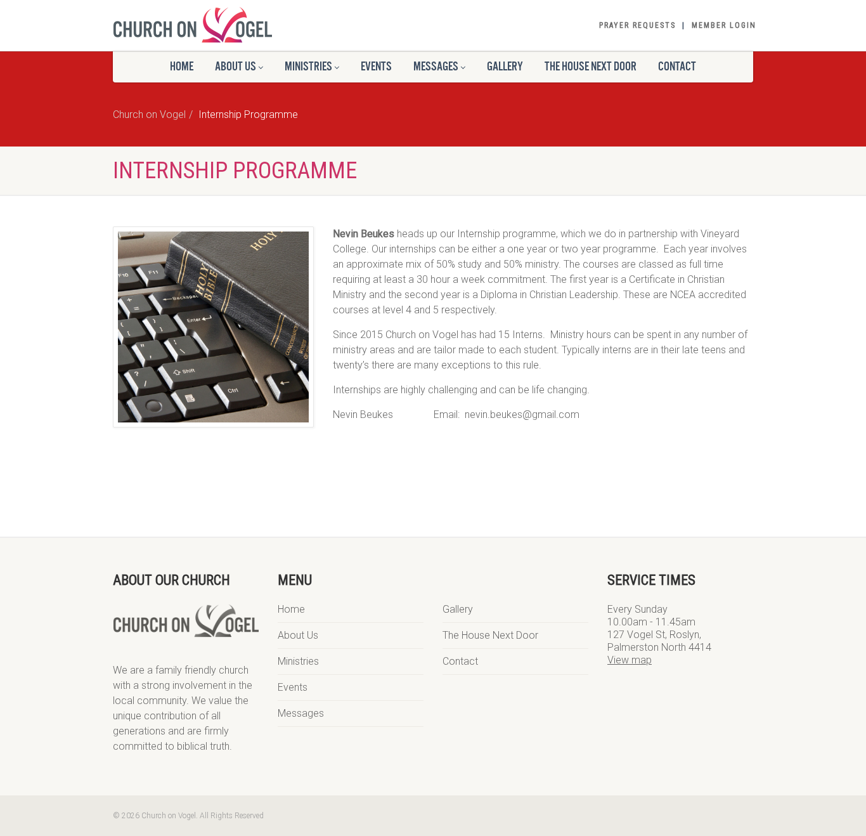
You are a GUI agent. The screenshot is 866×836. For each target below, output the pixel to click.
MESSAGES (435, 66)
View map (629, 660)
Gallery (458, 609)
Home (181, 66)
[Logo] (213, 25)
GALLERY (505, 66)
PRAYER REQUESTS (637, 25)
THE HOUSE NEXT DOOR (591, 66)
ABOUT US (235, 66)
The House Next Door (490, 635)
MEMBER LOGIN (724, 25)
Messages (301, 713)
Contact (677, 66)
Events (376, 66)
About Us (298, 635)
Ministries (308, 66)
